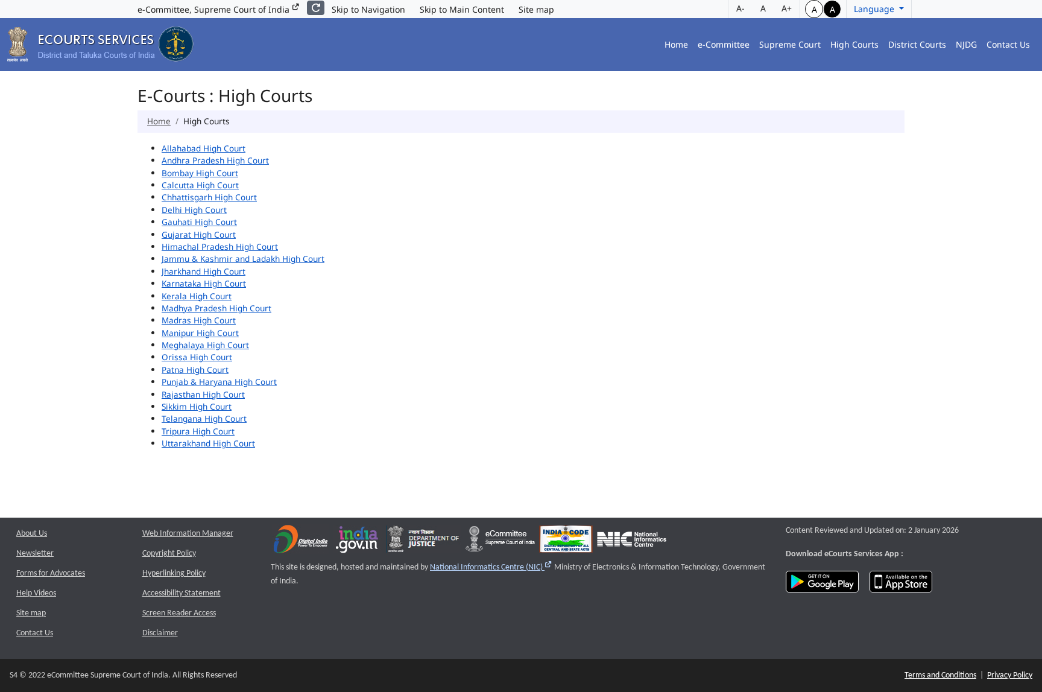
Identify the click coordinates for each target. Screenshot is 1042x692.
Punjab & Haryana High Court (219, 381)
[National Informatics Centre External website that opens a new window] (632, 542)
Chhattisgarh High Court (209, 197)
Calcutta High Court (200, 185)
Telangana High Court (204, 418)
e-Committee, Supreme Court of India (214, 9)
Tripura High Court (198, 431)
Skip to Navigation (368, 9)
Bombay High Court (200, 173)
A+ (787, 8)
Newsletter (35, 553)
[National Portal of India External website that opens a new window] (357, 542)
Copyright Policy (169, 553)
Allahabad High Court (203, 148)
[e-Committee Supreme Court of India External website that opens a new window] (500, 542)
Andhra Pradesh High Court (215, 160)
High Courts (854, 44)
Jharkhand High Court (203, 271)
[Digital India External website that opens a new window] (300, 542)
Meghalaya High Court (205, 345)
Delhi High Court (194, 209)
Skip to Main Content (462, 9)
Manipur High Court (200, 332)
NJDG (966, 44)
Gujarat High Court (199, 234)
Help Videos (36, 593)
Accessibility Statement (181, 593)
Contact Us (1008, 44)
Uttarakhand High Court (208, 443)
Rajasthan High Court (203, 394)
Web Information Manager (187, 534)
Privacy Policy (1009, 675)
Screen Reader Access (179, 613)
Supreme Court (790, 44)
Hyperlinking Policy (174, 573)
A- (740, 8)
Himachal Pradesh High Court (220, 246)
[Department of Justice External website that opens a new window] (424, 542)
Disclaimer (160, 633)
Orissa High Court (197, 357)
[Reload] (315, 8)
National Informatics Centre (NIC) (491, 567)
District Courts (917, 44)
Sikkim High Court (197, 406)
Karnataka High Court (204, 283)
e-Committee (724, 44)
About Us (31, 534)
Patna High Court (195, 369)
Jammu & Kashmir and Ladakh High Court (243, 258)
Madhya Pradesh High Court (216, 308)
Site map (536, 9)
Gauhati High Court (199, 221)
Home (676, 44)
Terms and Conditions (940, 675)
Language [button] (875, 8)
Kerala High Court (197, 296)
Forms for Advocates (50, 573)
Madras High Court (199, 320)
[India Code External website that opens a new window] (566, 542)
